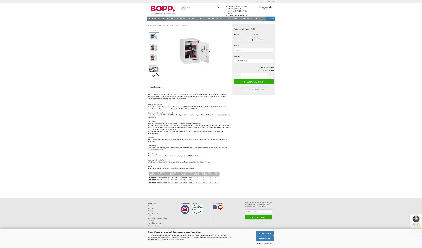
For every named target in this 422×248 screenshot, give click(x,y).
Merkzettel (270, 1)
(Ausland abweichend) (258, 40)
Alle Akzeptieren (265, 233)
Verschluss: (238, 56)
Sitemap (151, 220)
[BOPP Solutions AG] (162, 10)
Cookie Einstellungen (154, 225)
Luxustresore (232, 19)
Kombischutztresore (216, 19)
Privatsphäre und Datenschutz (157, 218)
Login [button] (260, 1)
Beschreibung (156, 87)
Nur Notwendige (265, 239)
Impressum (152, 206)
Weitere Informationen (264, 243)
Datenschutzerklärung (177, 239)
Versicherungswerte (154, 223)
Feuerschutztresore (156, 19)
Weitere (259, 19)
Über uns (270, 19)
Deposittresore (247, 19)
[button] (155, 76)
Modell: (236, 46)
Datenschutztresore (197, 19)
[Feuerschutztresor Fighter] (196, 52)
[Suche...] (218, 8)
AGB (149, 215)
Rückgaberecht (153, 213)
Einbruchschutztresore (176, 19)
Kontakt (150, 211)
